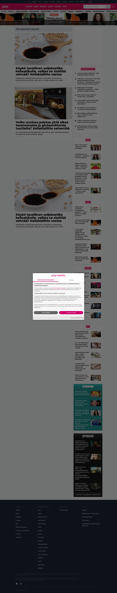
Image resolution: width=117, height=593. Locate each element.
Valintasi (71, 280)
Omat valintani (46, 312)
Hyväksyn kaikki (71, 312)
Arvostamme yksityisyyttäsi (45, 280)
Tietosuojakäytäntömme (76, 317)
